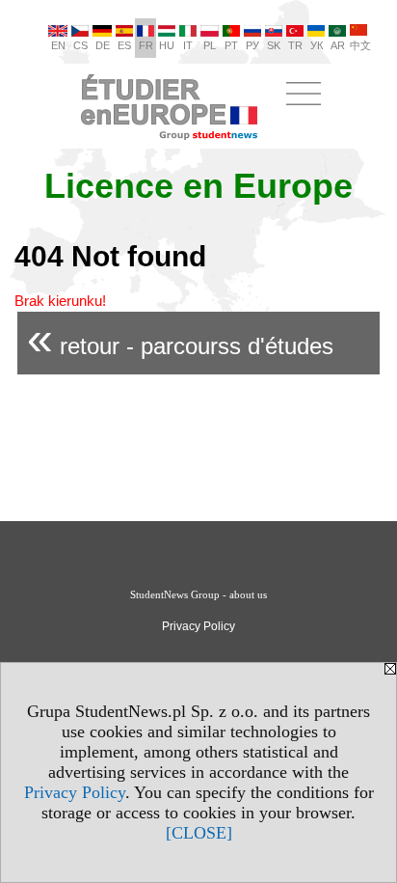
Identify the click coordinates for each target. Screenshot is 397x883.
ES (124, 45)
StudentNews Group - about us (198, 594)
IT (188, 45)
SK (273, 45)
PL (209, 45)
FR (146, 45)
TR (295, 45)
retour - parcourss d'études (180, 338)
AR (338, 45)
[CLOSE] (199, 832)
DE (102, 45)
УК (316, 45)
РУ (252, 45)
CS (80, 45)
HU (166, 45)
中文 (360, 45)
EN (58, 45)
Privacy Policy (74, 792)
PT (231, 45)
